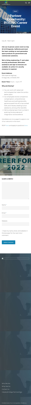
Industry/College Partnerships (12, 392)
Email (4, 213)
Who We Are (6, 383)
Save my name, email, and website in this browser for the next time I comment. (15, 233)
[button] (29, 3)
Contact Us (5, 389)
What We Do (6, 386)
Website (4, 221)
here (7, 125)
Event (15, 11)
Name (4, 205)
